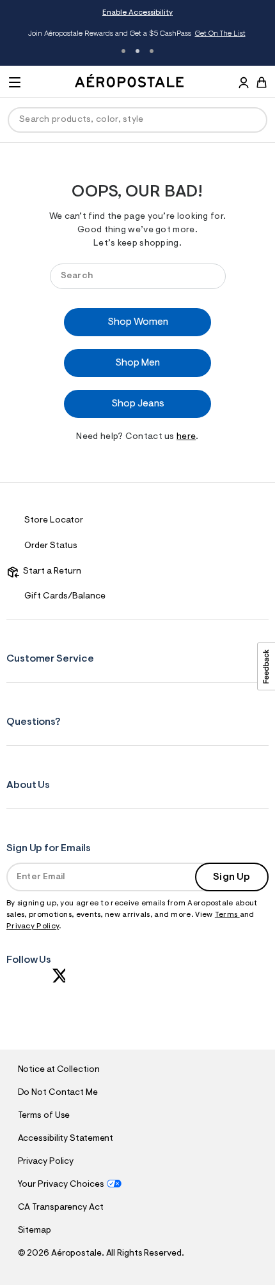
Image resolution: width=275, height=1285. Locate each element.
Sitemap (34, 1230)
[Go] (210, 276)
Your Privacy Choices (61, 1184)
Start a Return (50, 571)
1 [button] (123, 51)
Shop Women (137, 322)
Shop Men (137, 363)
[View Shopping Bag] (261, 82)
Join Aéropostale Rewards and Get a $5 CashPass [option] (136, 34)
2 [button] (137, 51)
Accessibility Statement (66, 1138)
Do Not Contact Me (58, 1092)
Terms (227, 915)
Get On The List (220, 34)
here (186, 437)
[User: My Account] (243, 84)
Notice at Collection (59, 1070)
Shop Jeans (137, 404)
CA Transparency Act (61, 1207)
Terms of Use (44, 1115)
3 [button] (151, 51)
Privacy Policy (32, 926)
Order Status (50, 546)
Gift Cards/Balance (65, 596)
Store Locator (53, 520)
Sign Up (231, 877)
